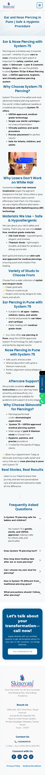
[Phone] (42, 401)
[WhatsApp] (42, 395)
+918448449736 (23, 742)
